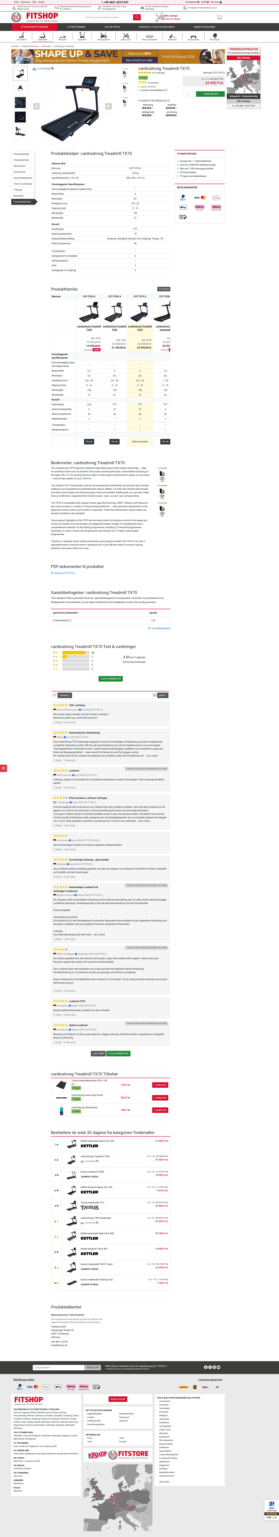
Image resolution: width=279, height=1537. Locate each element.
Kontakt (41, 2)
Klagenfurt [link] (33, 1446)
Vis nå (89, 441)
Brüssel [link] (27, 1468)
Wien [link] (55, 1446)
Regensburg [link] (19, 1425)
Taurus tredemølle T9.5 (92, 1202)
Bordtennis (164, 1422)
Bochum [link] (49, 1412)
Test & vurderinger (23, 183)
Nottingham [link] (30, 1439)
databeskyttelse (126, 1413)
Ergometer (164, 1405)
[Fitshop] (37, 17)
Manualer (163, 1433)
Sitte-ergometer (166, 1440)
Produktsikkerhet (22, 201)
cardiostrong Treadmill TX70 (140, 328)
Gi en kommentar (110, 678)
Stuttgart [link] (60, 1425)
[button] (20, 73)
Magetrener (164, 1461)
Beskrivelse (19, 166)
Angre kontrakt (117, 1399)
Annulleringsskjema (96, 1424)
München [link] (56, 1422)
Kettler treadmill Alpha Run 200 (96, 1187)
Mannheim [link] (46, 1422)
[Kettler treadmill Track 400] (71, 1251)
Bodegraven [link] (30, 1453)
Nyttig (58, 722)
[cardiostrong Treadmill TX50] (71, 1159)
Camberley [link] (46, 1435)
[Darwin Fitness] (90, 1177)
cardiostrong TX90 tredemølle (165, 328)
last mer (98, 1053)
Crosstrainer (164, 1401)
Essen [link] (75, 1415)
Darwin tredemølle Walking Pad (97, 1279)
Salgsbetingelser (94, 1413)
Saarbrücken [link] (39, 1425)
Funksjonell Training (168, 1458)
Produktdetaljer (21, 154)
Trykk (121, 1438)
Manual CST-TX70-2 (64, 573)
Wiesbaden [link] (70, 1425)
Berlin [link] (33, 1412)
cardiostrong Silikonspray (84, 1107)
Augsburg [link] (25, 1412)
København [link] (19, 1483)
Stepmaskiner (165, 1451)
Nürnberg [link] (73, 1422)
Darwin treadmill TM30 (92, 1171)
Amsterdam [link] (19, 1453)
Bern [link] (21, 1461)
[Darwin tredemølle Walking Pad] (71, 1282)
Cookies (90, 1417)
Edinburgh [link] (56, 1435)
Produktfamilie (21, 160)
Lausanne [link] (28, 1461)
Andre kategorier (204, 27)
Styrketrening (76, 27)
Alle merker (164, 1482)
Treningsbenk (165, 1426)
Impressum (25, 2)
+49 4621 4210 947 (244, 105)
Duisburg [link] (68, 1415)
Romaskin (163, 1412)
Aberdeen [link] (18, 1435)
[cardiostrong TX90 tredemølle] (71, 1221)
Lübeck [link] (37, 1422)
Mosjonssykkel (165, 1444)
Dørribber (163, 1469)
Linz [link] (41, 1446)
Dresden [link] (49, 1415)
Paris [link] (20, 1476)
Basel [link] (16, 1461)
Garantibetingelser (23, 178)
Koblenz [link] (17, 1422)
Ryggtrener (164, 1465)
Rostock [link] (29, 1425)
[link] (183, 197)
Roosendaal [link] (62, 1453)
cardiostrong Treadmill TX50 (114, 328)
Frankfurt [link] (18, 1419)
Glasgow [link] (65, 1435)
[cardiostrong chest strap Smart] (61, 1097)
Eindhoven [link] (51, 1453)
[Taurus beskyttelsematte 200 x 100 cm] (61, 1085)
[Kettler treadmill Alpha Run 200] (71, 1190)
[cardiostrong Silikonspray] (61, 1110)
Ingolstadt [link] (55, 1419)
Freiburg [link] (27, 1419)
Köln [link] (24, 1422)
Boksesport (164, 1437)
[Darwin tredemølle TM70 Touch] (71, 1267)
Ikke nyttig (70, 722)
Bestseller (19, 195)
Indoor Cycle (164, 1429)
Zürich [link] (37, 1461)
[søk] (137, 17)
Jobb (34, 2)
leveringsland (190, 2)
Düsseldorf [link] (58, 1415)
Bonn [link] (56, 1412)
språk (203, 2)
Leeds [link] (25, 1435)
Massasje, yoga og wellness (156, 27)
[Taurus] (90, 1208)
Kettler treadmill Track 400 (94, 1248)
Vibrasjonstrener (166, 1476)
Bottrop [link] (62, 1412)
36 (93, 652)
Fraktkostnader (94, 1421)
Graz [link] (16, 1446)
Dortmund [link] (39, 1415)
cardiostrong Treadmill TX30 (89, 328)
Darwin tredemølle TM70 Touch (97, 1264)
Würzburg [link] (18, 1428)
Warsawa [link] (18, 1491)
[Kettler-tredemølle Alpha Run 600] (71, 1144)
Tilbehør (18, 189)
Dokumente (19, 172)
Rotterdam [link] (73, 1453)
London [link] (73, 1435)
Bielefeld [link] (40, 1412)
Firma (16, 2)
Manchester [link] (19, 1439)
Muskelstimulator (167, 1472)
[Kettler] (90, 1146)
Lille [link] (15, 1476)
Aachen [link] (17, 1412)
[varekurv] (220, 17)
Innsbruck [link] (23, 1446)
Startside (15, 46)
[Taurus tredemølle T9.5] (71, 1205)
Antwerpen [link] (18, 1468)
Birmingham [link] (34, 1435)
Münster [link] (64, 1422)
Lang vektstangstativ (168, 1454)
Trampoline (164, 1419)
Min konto (215, 2)
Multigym (163, 1415)
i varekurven (210, 94)
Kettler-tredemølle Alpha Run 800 (97, 1233)
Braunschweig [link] (20, 1415)
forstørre (165, 289)
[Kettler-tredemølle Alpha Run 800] (71, 1236)
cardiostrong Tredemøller (64, 46)
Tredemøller (46, 46)
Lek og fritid (112, 27)
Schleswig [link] (50, 1425)
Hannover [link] (45, 1419)
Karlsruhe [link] (65, 1419)
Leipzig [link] (30, 1422)
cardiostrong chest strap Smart (87, 1095)
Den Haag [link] (41, 1453)
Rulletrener (164, 1447)
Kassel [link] (73, 1419)
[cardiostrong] (43, 68)
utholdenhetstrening (34, 27)
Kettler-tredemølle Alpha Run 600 (97, 1141)
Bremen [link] (30, 1415)
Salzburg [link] (48, 1446)
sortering (63, 695)
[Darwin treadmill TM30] (71, 1174)
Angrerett (123, 1421)
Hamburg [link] (35, 1419)
